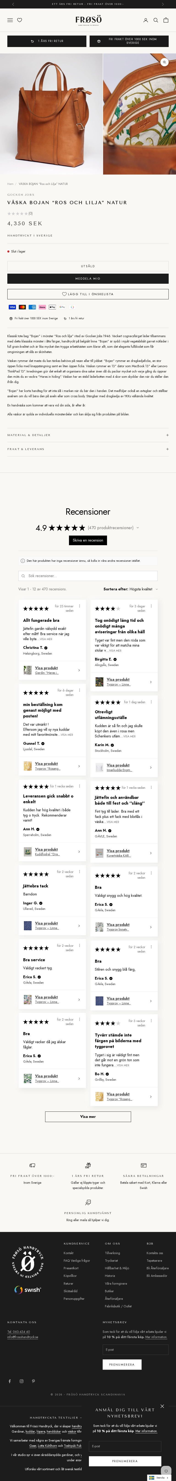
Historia (110, 1275)
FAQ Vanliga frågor (77, 1260)
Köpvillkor (70, 1275)
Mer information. (146, 1431)
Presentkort (71, 1268)
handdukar (54, 1431)
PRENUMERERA (125, 1461)
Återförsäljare (114, 1298)
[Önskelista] (19, 20)
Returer (68, 1283)
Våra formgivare (116, 1283)
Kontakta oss (155, 1253)
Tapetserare (154, 1260)
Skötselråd (70, 1291)
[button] (137, 528)
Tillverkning (112, 1253)
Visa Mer (46, 639)
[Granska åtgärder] (79, 606)
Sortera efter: (116, 589)
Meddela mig (88, 278)
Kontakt (68, 1253)
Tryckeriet (111, 1260)
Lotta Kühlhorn (47, 1445)
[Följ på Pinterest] (33, 1381)
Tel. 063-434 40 (18, 1331)
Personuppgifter (74, 1298)
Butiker (109, 1291)
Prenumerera (122, 1364)
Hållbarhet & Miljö (117, 1268)
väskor (72, 1431)
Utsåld (88, 266)
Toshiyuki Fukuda (75, 1445)
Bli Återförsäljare (158, 1268)
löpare (41, 1431)
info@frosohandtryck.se (22, 1337)
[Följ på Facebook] (9, 1381)
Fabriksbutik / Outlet (118, 1306)
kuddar (30, 1431)
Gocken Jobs (21, 194)
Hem (10, 184)
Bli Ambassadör (157, 1275)
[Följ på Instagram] (21, 1381)
